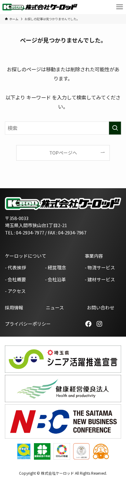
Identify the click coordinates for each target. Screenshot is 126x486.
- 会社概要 (15, 279)
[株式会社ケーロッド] (39, 7)
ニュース (55, 307)
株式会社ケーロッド (57, 473)
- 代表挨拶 (15, 267)
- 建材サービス (100, 279)
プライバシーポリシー (28, 323)
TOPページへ (63, 152)
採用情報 (14, 307)
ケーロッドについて (25, 255)
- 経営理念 (55, 267)
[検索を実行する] (115, 128)
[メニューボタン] (119, 7)
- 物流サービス (100, 267)
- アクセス (15, 291)
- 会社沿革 (55, 279)
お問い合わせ (100, 307)
